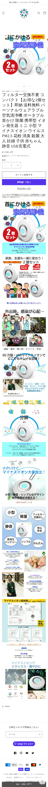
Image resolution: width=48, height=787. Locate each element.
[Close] (45, 358)
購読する (24, 415)
